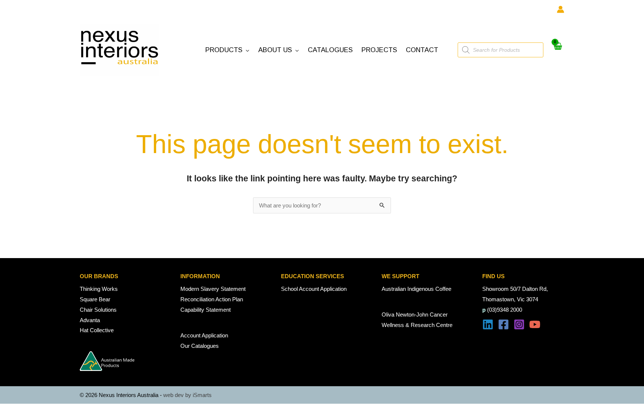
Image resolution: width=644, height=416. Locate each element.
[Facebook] (503, 324)
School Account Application (314, 289)
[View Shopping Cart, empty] (557, 50)
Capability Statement (205, 310)
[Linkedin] (487, 324)
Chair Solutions (98, 310)
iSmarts (202, 395)
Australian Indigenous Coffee (416, 289)
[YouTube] (534, 324)
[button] (227, 50)
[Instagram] (519, 324)
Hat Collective (97, 330)
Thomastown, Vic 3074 (510, 299)
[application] (245, 50)
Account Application (204, 335)
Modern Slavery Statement (213, 289)
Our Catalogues (199, 346)
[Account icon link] (560, 9)
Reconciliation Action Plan (211, 299)
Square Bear (95, 299)
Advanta (90, 320)
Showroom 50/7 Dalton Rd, (515, 289)
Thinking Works (99, 289)
